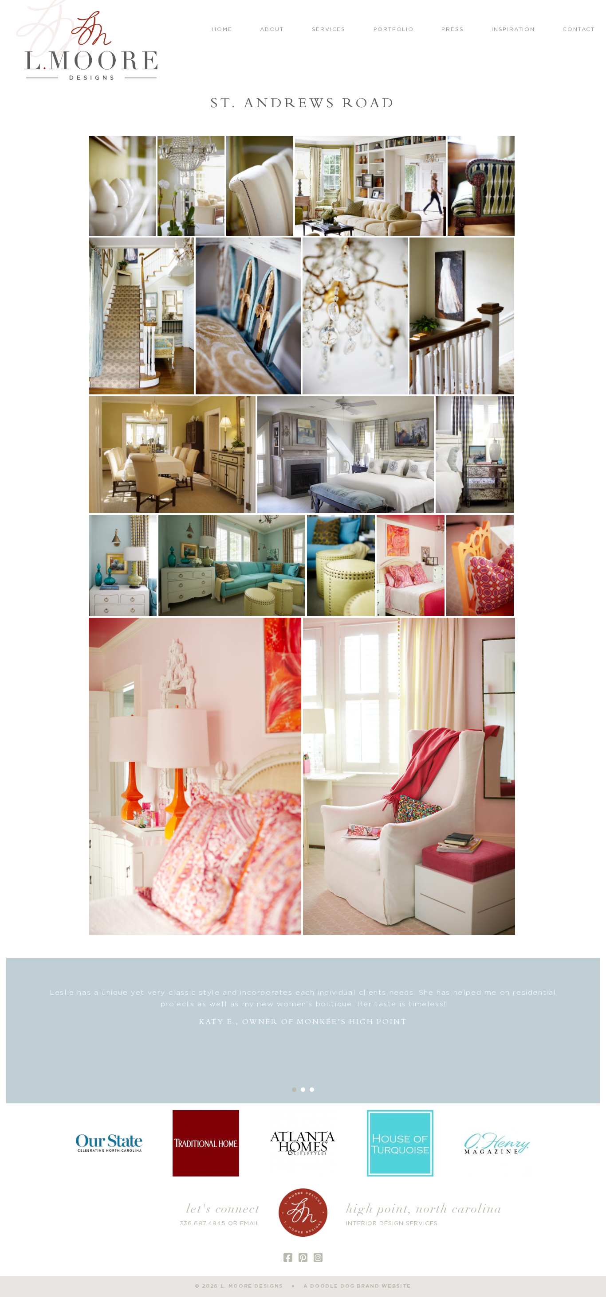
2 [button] (303, 1089)
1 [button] (294, 1089)
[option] (303, 1007)
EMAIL (250, 1224)
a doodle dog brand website (357, 1286)
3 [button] (312, 1089)
